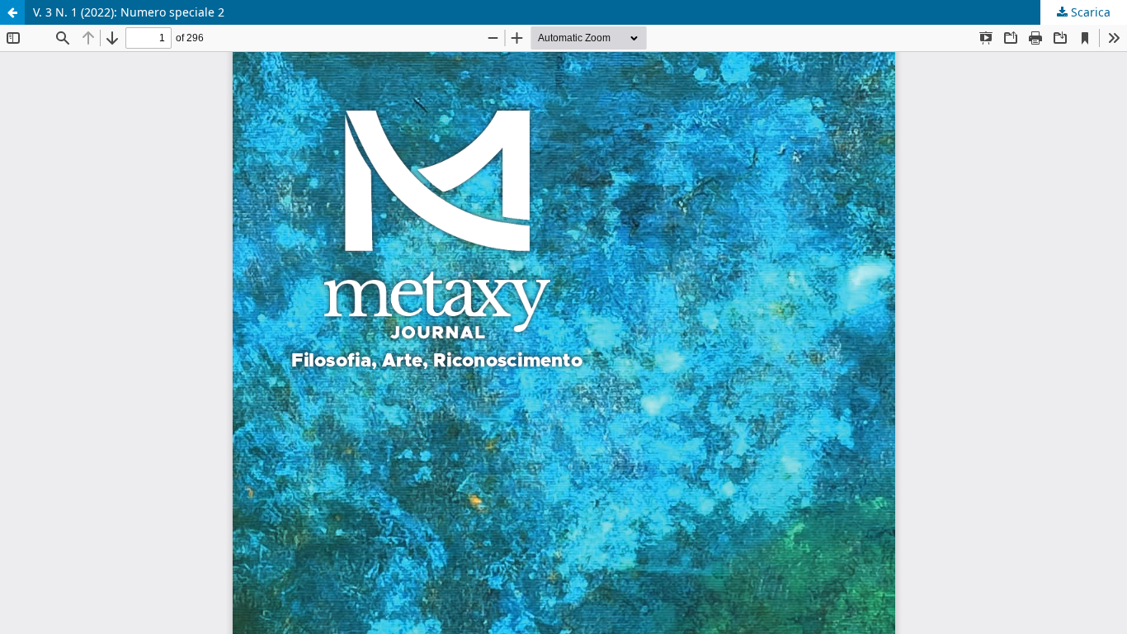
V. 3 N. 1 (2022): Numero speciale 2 (128, 12)
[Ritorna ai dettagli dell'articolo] (12, 12)
